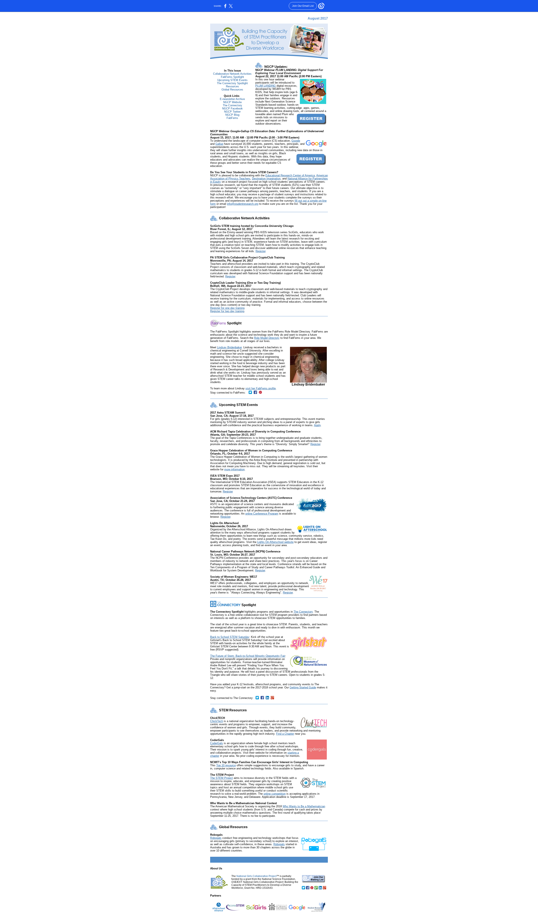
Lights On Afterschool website (275, 542)
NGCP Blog (232, 114)
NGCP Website (232, 102)
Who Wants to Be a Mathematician (304, 806)
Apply (317, 425)
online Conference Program (261, 513)
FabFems (232, 118)
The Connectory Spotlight (232, 83)
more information (234, 469)
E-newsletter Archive (232, 99)
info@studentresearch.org (242, 203)
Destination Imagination (266, 178)
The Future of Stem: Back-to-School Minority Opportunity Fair (247, 655)
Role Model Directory (267, 337)
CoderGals (216, 743)
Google (295, 140)
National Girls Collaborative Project (256, 876)
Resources (232, 86)
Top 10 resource (226, 765)
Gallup (219, 143)
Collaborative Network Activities (232, 73)
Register (260, 251)
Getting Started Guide (303, 687)
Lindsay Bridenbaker (229, 347)
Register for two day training (227, 311)
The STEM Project (221, 778)
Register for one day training (227, 308)
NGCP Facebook (232, 108)
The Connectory (232, 105)
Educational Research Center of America (290, 175)
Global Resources (232, 89)
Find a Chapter (285, 733)
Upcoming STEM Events (232, 80)
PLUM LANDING (265, 85)
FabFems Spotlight (232, 76)
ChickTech (216, 721)
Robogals (216, 838)
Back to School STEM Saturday (229, 637)
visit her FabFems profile (260, 388)
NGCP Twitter (232, 111)
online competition (275, 793)
